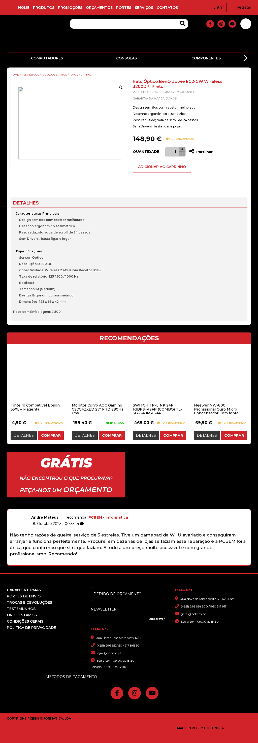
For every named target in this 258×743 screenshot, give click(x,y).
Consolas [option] (126, 58)
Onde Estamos (22, 615)
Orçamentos (99, 7)
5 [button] (126, 562)
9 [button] (152, 562)
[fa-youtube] (232, 24)
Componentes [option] (206, 58)
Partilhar (204, 152)
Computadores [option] (47, 58)
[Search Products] (182, 23)
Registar (243, 7)
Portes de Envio (24, 596)
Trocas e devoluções (29, 602)
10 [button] (159, 562)
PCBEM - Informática (108, 517)
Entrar (218, 7)
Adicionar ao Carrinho (162, 166)
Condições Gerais (25, 621)
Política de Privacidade (31, 627)
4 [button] (119, 562)
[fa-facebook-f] (210, 24)
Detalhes (24, 435)
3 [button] (113, 562)
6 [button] (133, 562)
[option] (129, 535)
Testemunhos (21, 608)
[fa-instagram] (221, 24)
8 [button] (146, 562)
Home (23, 7)
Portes (123, 7)
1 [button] (100, 562)
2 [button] (106, 562)
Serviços (144, 7)
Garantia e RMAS (24, 590)
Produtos (43, 7)
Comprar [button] (51, 435)
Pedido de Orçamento (117, 594)
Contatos (167, 7)
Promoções (70, 7)
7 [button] (139, 562)
